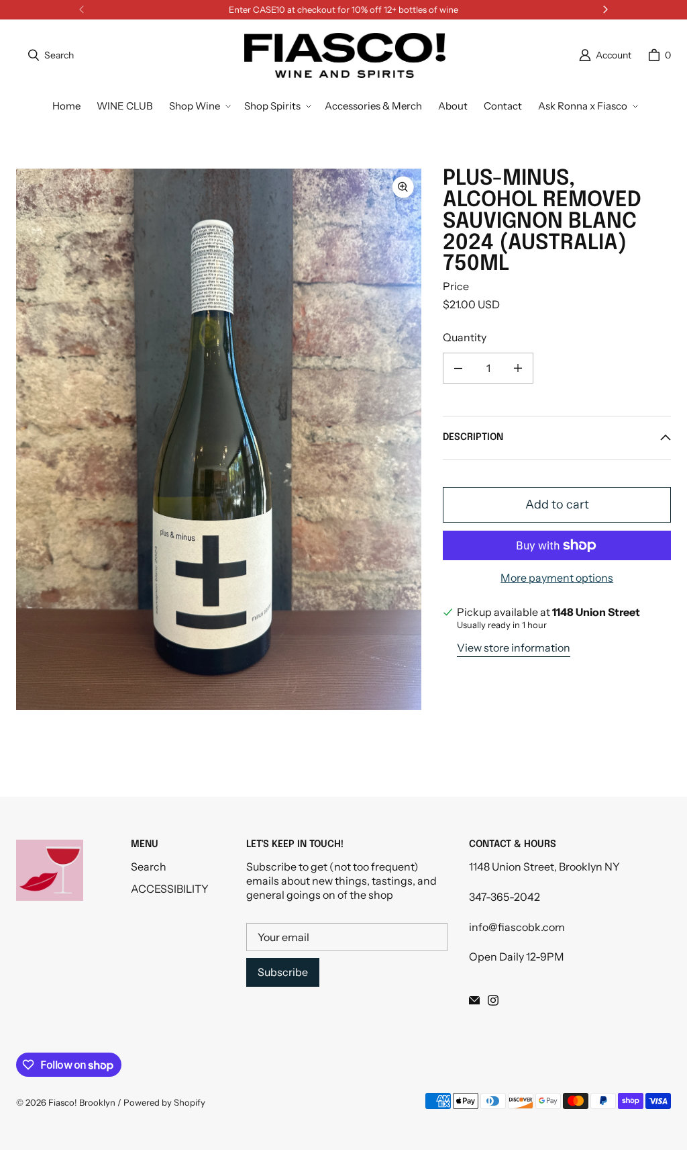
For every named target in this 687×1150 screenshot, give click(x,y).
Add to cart (557, 504)
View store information (513, 647)
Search (148, 866)
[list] (218, 439)
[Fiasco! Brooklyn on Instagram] (493, 1000)
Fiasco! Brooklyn (81, 1102)
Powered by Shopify (164, 1102)
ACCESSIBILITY (170, 888)
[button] (198, 106)
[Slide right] (605, 9)
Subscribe (283, 972)
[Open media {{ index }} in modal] (218, 440)
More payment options (556, 577)
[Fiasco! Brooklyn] (344, 55)
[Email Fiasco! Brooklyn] (474, 1000)
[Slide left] (81, 9)
